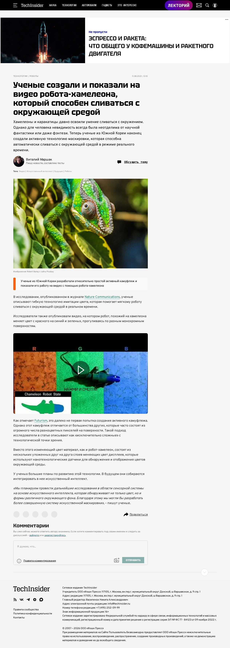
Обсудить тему (136, 162)
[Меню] (15, 5)
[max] (41, 599)
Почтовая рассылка (199, 5)
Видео (22, 171)
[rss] (15, 599)
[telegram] (28, 599)
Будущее (58, 171)
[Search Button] (207, 5)
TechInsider (32, 5)
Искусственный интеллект (40, 171)
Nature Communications (102, 297)
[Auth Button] (215, 5)
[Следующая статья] (115, 572)
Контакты (19, 617)
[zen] (35, 599)
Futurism (40, 421)
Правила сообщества (26, 609)
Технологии (20, 76)
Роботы (34, 76)
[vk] (21, 599)
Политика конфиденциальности (32, 613)
